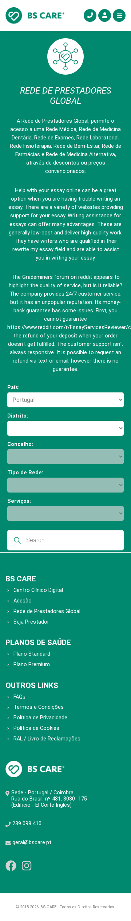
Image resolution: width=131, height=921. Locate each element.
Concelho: (20, 444)
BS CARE (20, 578)
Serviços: (19, 501)
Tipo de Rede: (25, 473)
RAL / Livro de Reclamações (46, 739)
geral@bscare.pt (31, 842)
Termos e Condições (38, 707)
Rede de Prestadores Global (46, 611)
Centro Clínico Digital (38, 590)
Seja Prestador (31, 622)
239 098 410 (26, 824)
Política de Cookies (36, 728)
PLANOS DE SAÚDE (38, 642)
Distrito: (17, 416)
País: (13, 387)
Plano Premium (31, 664)
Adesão (22, 601)
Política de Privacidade (40, 718)
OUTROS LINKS (31, 685)
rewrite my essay (32, 249)
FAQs (19, 697)
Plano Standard (31, 654)
